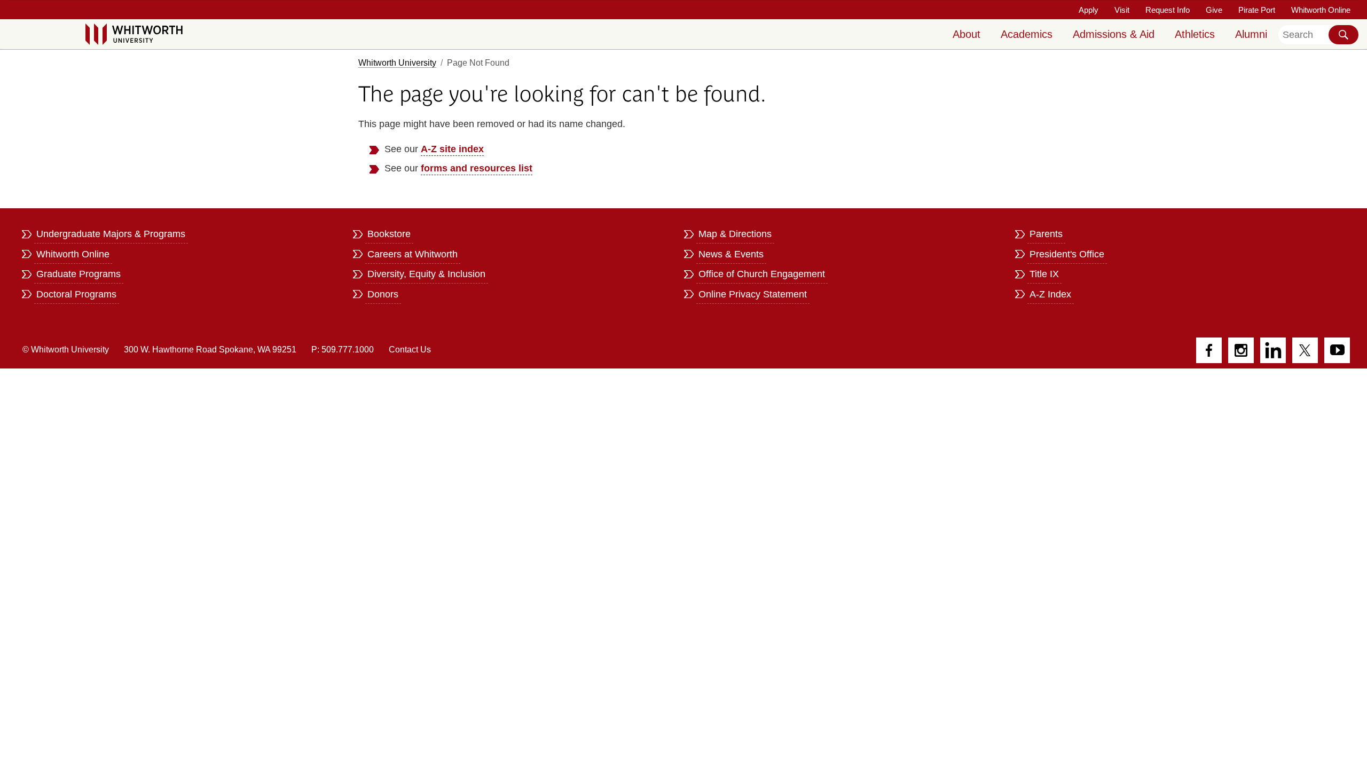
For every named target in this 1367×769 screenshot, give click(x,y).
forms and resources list (476, 168)
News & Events (731, 254)
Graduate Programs (78, 274)
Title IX (1044, 274)
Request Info (1167, 9)
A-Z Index (1050, 294)
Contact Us (410, 349)
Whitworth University (397, 62)
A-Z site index (452, 149)
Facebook (1209, 350)
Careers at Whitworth (412, 254)
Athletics (1195, 34)
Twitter (1305, 350)
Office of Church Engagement (761, 274)
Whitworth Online (1320, 9)
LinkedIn (1273, 350)
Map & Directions (735, 234)
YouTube (1337, 350)
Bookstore (389, 234)
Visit (1121, 9)
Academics (1026, 34)
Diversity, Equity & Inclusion (426, 274)
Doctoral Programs (76, 294)
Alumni (1251, 34)
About (966, 34)
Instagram (1241, 350)
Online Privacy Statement (752, 294)
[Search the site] (1343, 34)
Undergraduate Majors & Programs (110, 234)
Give (1214, 9)
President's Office (1067, 254)
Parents (1046, 234)
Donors (382, 294)
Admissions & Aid (1113, 34)
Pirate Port (1256, 9)
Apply (1088, 9)
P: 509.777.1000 (342, 349)
